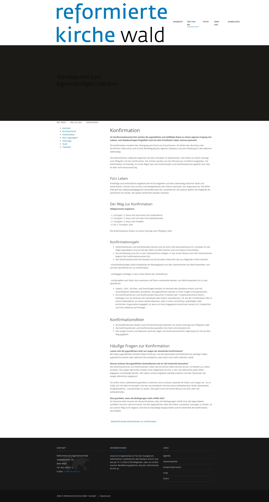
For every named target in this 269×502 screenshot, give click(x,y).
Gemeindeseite (170, 461)
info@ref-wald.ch (72, 471)
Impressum (105, 496)
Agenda (166, 455)
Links (165, 473)
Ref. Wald (61, 122)
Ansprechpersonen (172, 467)
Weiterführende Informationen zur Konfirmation (133, 421)
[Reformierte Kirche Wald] (112, 22)
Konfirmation (92, 122)
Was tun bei (76, 122)
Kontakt (92, 496)
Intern (166, 478)
